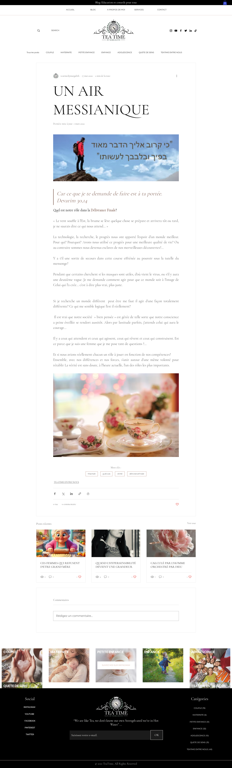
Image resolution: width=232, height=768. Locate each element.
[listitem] (22, 665)
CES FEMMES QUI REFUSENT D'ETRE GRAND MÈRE (60, 565)
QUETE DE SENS (146, 52)
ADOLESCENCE (125, 52)
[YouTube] (175, 30)
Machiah (92, 474)
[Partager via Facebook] (54, 493)
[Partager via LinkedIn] (71, 493)
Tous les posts (33, 52)
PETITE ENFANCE (86, 52)
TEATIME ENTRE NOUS (171, 52)
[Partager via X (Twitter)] (63, 493)
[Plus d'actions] (177, 76)
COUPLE (50, 52)
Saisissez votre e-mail (79, 728)
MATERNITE (66, 52)
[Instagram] (171, 30)
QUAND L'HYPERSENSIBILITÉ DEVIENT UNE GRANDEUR (116, 565)
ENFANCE (106, 52)
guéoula (106, 474)
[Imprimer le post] (88, 493)
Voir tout (191, 523)
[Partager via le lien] (79, 493)
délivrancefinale (136, 474)
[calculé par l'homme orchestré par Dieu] (171, 543)
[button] (225, 2)
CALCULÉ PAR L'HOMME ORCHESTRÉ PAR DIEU (168, 565)
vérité (119, 474)
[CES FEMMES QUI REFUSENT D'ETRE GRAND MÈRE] (60, 543)
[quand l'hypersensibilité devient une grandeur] (116, 543)
